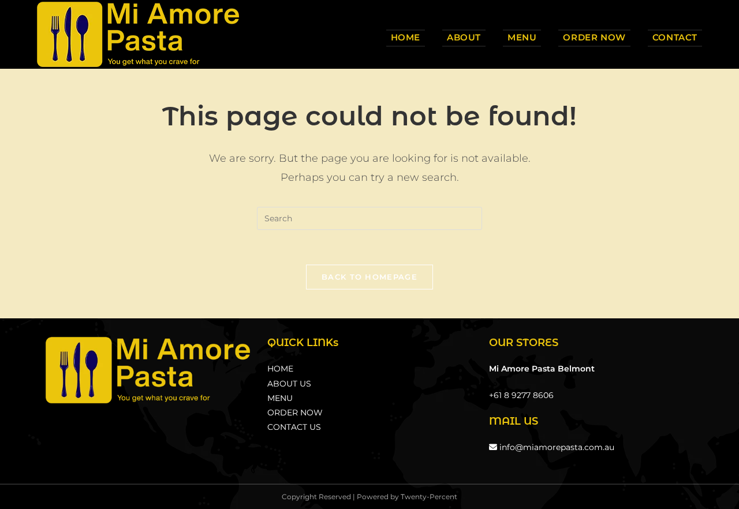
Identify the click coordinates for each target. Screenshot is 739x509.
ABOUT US (289, 383)
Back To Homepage (369, 276)
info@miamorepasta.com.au (555, 447)
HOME (280, 368)
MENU (280, 398)
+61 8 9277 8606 (521, 395)
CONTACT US (294, 427)
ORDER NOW (295, 412)
